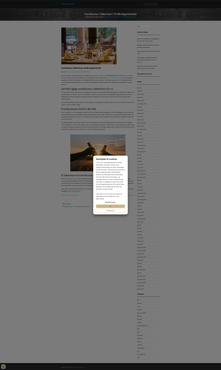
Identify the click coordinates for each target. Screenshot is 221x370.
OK (110, 206)
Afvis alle (110, 210)
